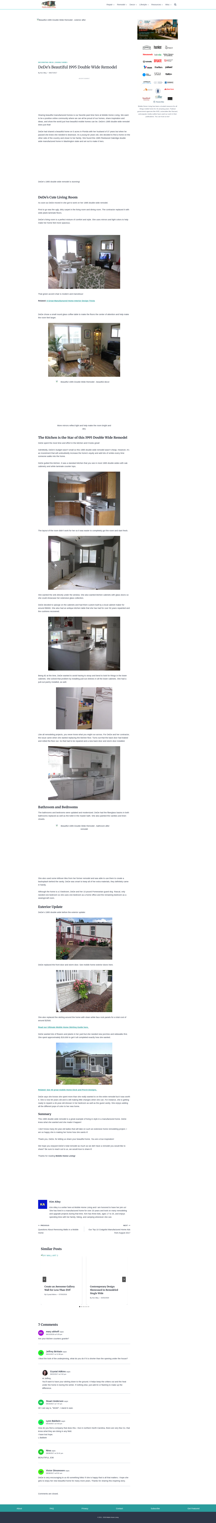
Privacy (85, 1508)
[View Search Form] (175, 4)
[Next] (124, 1279)
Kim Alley (43, 73)
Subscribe (155, 1508)
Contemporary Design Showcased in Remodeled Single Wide (104, 1290)
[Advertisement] (84, 95)
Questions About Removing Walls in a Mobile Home (58, 1229)
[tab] (79, 1306)
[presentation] (61, 1267)
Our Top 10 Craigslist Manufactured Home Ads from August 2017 (109, 1229)
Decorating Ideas (46, 62)
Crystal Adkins (52, 1294)
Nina (48, 1450)
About (19, 1508)
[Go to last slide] (44, 1279)
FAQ (52, 1508)
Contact (119, 1508)
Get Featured (193, 1508)
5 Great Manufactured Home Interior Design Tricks (70, 301)
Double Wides (61, 62)
